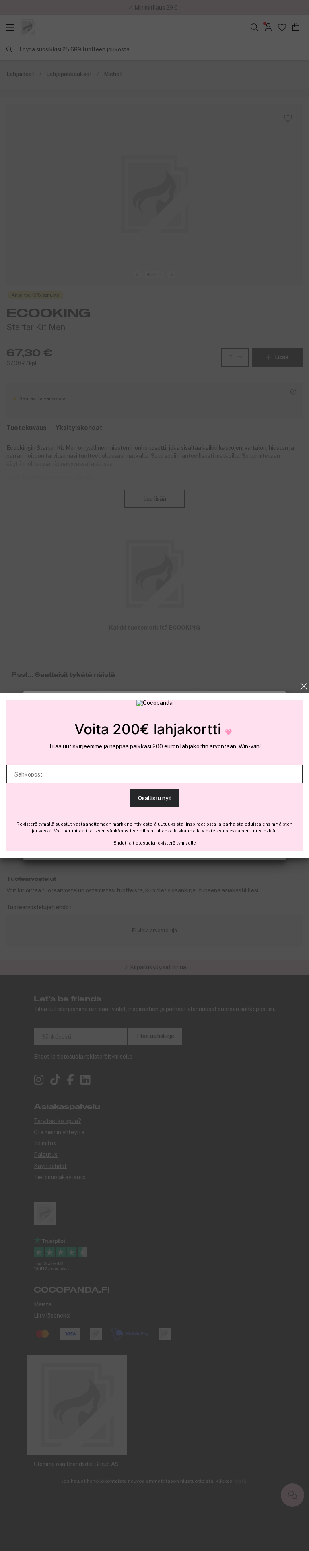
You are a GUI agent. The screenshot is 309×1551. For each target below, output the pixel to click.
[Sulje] (304, 686)
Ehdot (119, 842)
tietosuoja (144, 842)
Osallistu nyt (154, 798)
